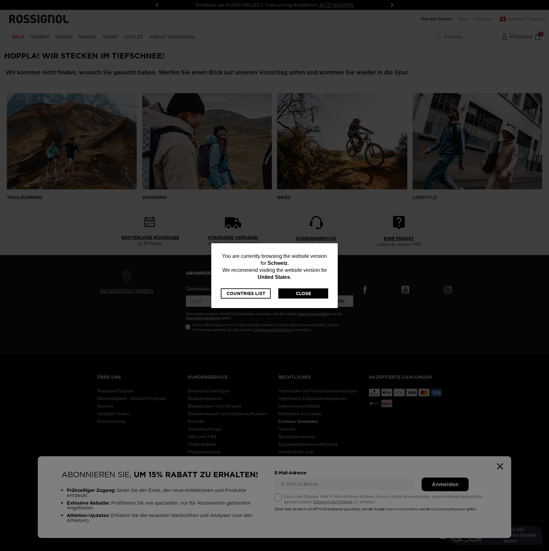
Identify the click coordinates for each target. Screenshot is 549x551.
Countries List (246, 293)
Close (303, 293)
